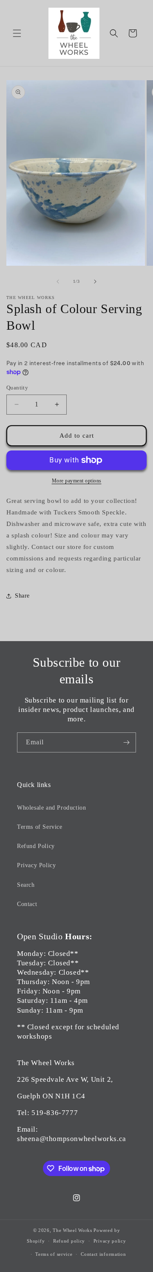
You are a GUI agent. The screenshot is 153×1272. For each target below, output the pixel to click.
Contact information (103, 1254)
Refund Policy (36, 846)
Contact (27, 904)
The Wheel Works (72, 1230)
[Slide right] (95, 281)
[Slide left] (57, 281)
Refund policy (69, 1240)
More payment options (77, 481)
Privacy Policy (36, 865)
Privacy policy (110, 1240)
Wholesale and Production (51, 807)
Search (26, 885)
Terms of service (53, 1254)
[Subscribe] (126, 742)
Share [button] (22, 595)
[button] (17, 33)
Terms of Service (39, 827)
